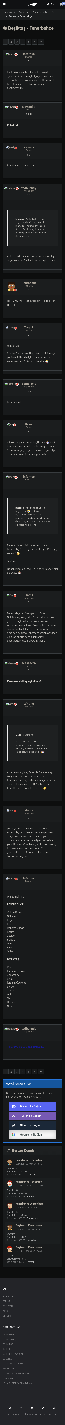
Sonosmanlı (32, 1218)
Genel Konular (40, 12)
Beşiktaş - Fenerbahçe (30, 28)
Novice (29, 110)
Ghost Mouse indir (13, 1364)
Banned (28, 57)
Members (28, 286)
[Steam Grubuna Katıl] (43, 1408)
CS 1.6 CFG (8, 1349)
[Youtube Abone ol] (10, 1408)
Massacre (29, 663)
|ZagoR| (28, 327)
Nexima (28, 147)
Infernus (29, 54)
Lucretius (31, 1174)
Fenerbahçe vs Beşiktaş (30, 1203)
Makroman (9, 1378)
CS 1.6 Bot (8, 1344)
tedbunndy (28, 188)
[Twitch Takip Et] (54, 1408)
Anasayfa (9, 12)
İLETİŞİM (7, 1316)
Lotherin (30, 1262)
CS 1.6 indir (9, 1334)
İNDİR (5, 1311)
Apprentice (29, 191)
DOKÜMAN (8, 1306)
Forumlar (24, 12)
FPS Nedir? (8, 1368)
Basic (29, 424)
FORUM (6, 1301)
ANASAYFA (8, 1296)
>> (41, 41)
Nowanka (28, 107)
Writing (29, 703)
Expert (29, 150)
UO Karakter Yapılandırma (17, 1383)
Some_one (28, 384)
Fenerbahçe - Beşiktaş (29, 1160)
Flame (28, 595)
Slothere (30, 1196)
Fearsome (29, 283)
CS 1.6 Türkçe (10, 1339)
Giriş (52, 4)
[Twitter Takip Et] (32, 1408)
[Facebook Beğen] (21, 1408)
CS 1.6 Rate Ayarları (13, 1354)
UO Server (8, 1359)
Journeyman (29, 598)
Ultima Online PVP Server (16, 1373)
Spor (54, 12)
